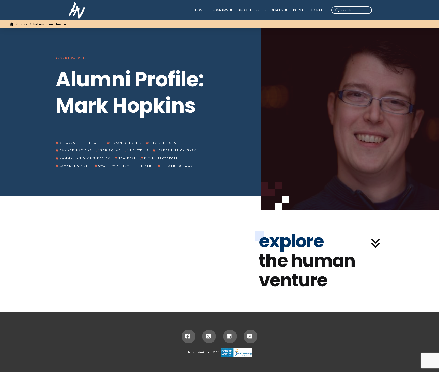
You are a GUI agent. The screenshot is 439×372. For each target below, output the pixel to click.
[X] (209, 336)
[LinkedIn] (230, 336)
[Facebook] (188, 336)
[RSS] (250, 336)
